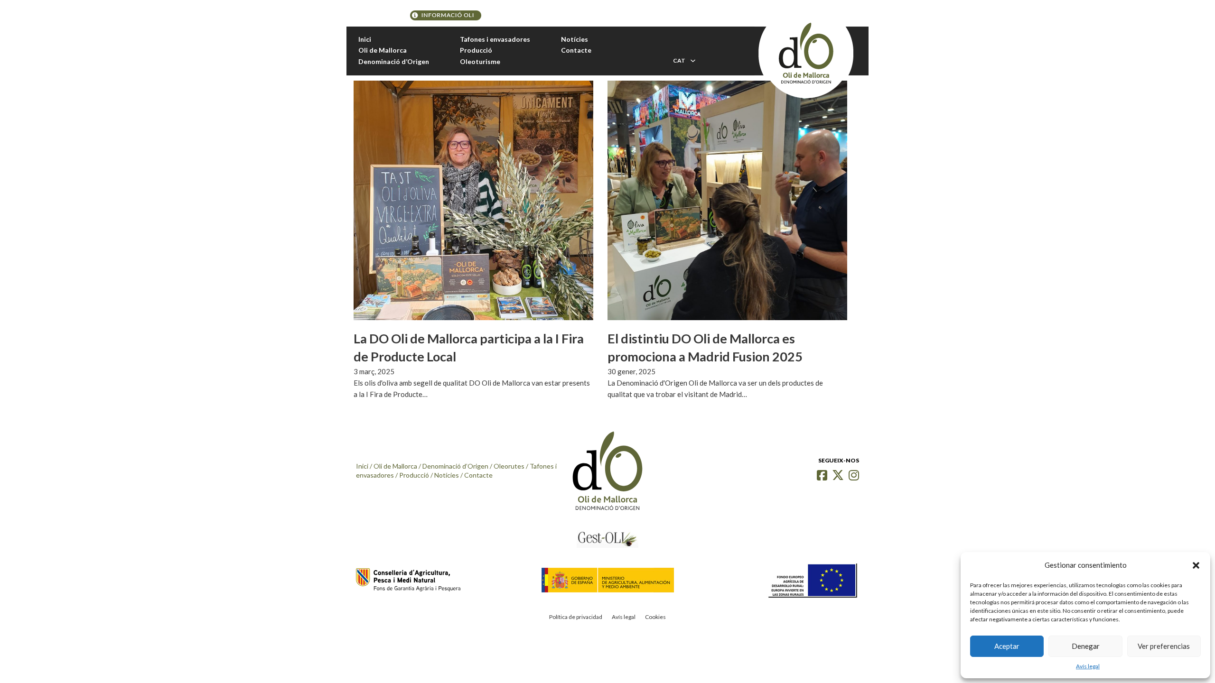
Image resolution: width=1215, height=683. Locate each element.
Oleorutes (509, 466)
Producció (476, 50)
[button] (1196, 565)
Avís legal (1088, 666)
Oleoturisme (480, 61)
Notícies (574, 39)
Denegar (1086, 646)
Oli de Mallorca (382, 50)
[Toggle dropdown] (693, 61)
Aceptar (1006, 646)
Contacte (576, 50)
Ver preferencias (1164, 646)
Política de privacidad (575, 616)
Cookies (655, 616)
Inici (364, 39)
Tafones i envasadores (495, 39)
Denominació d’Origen (393, 61)
